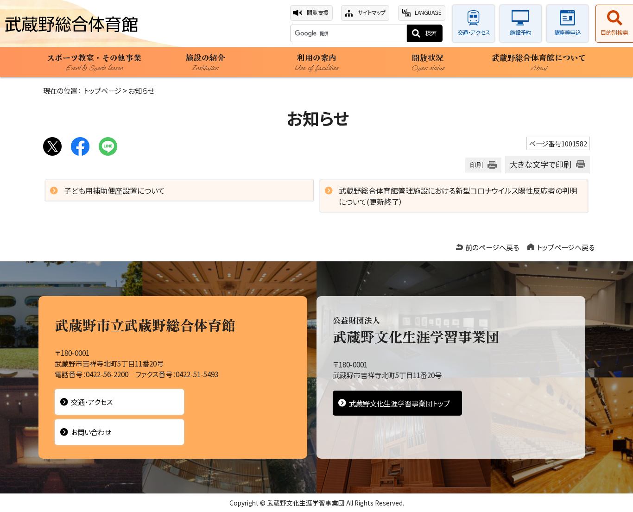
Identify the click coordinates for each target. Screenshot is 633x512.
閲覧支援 (317, 12)
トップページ (102, 90)
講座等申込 (567, 32)
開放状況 (427, 62)
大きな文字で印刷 (540, 164)
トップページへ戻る (566, 247)
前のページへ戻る (492, 247)
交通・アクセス (473, 32)
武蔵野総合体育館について (539, 62)
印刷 (476, 165)
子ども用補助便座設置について (114, 190)
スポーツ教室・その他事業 (94, 62)
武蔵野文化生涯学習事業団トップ (399, 403)
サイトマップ (371, 12)
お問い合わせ (91, 432)
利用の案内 (316, 62)
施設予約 (520, 32)
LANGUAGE (428, 12)
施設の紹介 (205, 62)
